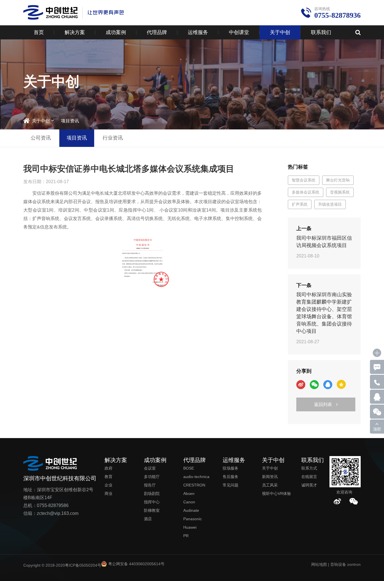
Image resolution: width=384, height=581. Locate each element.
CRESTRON (194, 485)
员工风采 (270, 485)
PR (186, 535)
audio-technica (196, 476)
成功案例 (116, 32)
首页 (39, 32)
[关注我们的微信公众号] (353, 501)
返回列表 (323, 404)
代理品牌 (157, 32)
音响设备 (338, 564)
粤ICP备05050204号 (83, 565)
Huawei (189, 527)
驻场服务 (230, 468)
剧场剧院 (152, 493)
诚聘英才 (309, 485)
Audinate (191, 510)
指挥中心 (152, 502)
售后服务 (230, 476)
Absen (189, 493)
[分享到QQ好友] (327, 384)
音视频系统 (340, 192)
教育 (108, 476)
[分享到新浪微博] (300, 384)
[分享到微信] (314, 384)
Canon (189, 502)
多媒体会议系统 (305, 192)
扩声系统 (300, 204)
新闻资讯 (270, 476)
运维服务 (198, 32)
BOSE (188, 468)
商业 (108, 493)
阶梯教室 (152, 510)
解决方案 (75, 32)
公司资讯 (41, 138)
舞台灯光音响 (338, 180)
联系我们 (321, 32)
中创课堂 (239, 32)
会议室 (150, 468)
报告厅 (150, 485)
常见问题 (230, 485)
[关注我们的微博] (337, 501)
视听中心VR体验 (276, 493)
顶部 (377, 429)
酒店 (148, 519)
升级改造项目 (330, 204)
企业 (108, 485)
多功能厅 (152, 476)
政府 (108, 468)
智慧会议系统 (303, 180)
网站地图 (319, 564)
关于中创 (280, 32)
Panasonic (192, 519)
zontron (354, 564)
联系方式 (309, 468)
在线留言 (309, 476)
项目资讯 (70, 120)
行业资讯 (113, 138)
